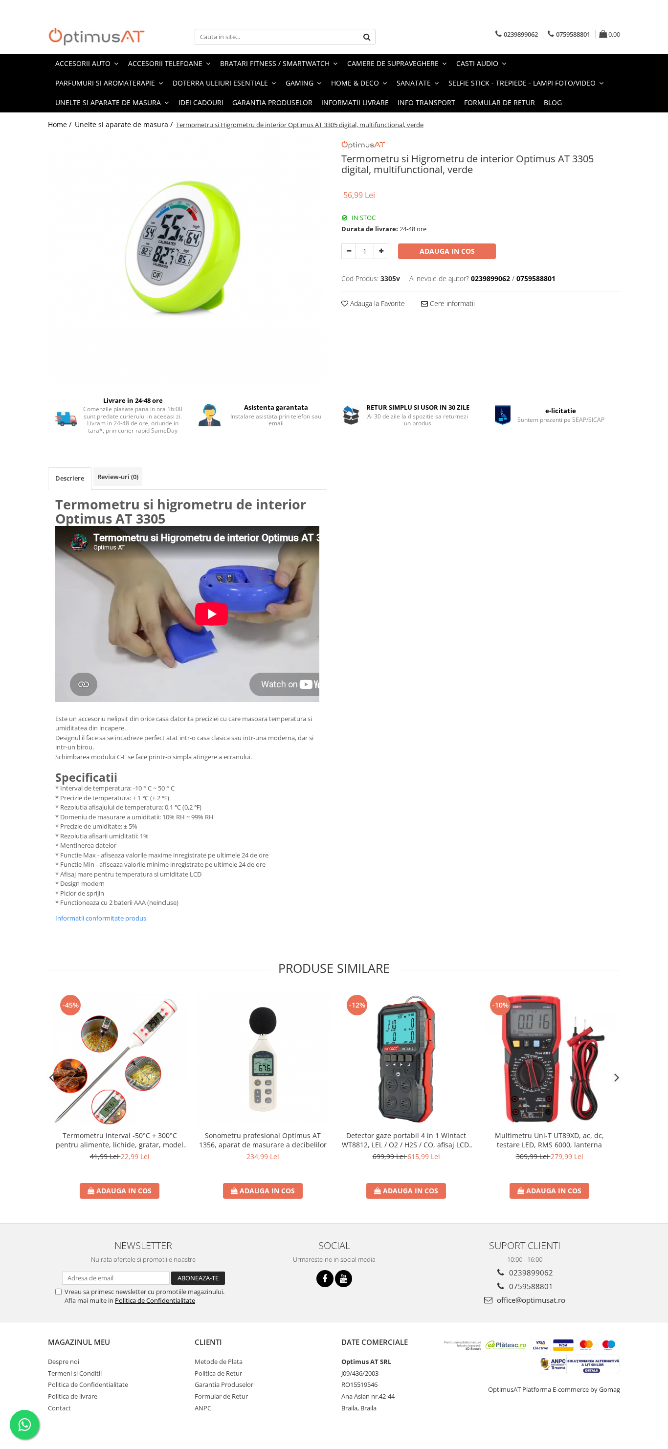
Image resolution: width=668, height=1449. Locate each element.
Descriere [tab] (69, 478)
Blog (553, 102)
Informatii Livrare (355, 102)
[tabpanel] (187, 260)
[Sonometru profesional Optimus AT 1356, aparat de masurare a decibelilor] (263, 1059)
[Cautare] (367, 37)
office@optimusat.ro (530, 1300)
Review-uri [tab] (117, 476)
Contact (59, 1408)
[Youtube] (343, 1278)
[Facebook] (325, 1278)
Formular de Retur (499, 102)
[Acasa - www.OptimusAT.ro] (97, 36)
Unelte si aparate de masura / (125, 124)
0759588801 (530, 1286)
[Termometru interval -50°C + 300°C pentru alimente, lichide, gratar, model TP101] (119, 1059)
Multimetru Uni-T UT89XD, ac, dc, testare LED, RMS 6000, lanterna (549, 1140)
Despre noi (63, 1361)
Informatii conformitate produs (100, 918)
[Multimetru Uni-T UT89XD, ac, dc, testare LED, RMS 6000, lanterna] (549, 1059)
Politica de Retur (218, 1373)
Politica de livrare (72, 1396)
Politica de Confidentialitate (155, 1300)
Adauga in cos (447, 251)
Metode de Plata (219, 1361)
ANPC (203, 1408)
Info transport (426, 102)
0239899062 (530, 1272)
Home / (60, 124)
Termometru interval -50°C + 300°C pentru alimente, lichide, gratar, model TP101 (119, 1140)
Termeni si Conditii (75, 1373)
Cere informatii (451, 303)
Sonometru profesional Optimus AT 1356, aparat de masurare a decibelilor (263, 1140)
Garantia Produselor (272, 102)
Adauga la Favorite (376, 303)
